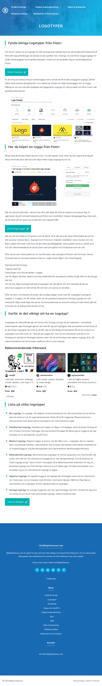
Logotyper (52, 599)
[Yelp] (58, 570)
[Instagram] (42, 570)
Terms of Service (93, 681)
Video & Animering (76, 7)
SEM (52, 621)
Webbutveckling (19, 13)
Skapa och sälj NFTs (52, 608)
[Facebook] (37, 570)
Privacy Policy (78, 681)
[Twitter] (53, 570)
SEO (52, 616)
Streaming (52, 604)
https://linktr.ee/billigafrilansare (56, 562)
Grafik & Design (18, 7)
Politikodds (51, 578)
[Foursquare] (64, 570)
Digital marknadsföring (47, 7)
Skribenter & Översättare (46, 13)
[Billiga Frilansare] (5, 10)
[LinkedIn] (48, 570)
